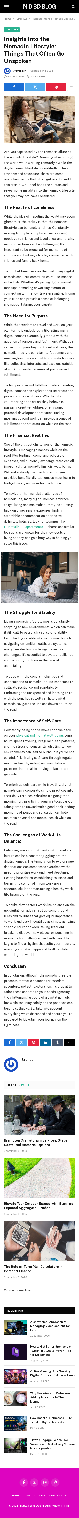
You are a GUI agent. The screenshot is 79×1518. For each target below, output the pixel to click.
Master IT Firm (61, 1505)
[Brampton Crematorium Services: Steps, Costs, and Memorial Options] (39, 1115)
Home (16, 1495)
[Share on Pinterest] (56, 87)
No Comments (16, 76)
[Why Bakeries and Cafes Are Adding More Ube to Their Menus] (15, 1398)
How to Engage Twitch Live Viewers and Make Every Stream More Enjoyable (52, 1444)
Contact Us (58, 1495)
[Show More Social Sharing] (71, 87)
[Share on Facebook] (14, 87)
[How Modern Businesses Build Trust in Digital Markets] (15, 1423)
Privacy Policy (34, 1495)
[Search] (73, 6)
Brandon (21, 70)
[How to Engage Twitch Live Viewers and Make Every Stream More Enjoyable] (15, 1445)
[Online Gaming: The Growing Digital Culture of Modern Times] (15, 1376)
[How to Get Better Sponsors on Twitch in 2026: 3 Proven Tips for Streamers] (15, 1352)
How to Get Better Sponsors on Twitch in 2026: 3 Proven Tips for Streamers (51, 1350)
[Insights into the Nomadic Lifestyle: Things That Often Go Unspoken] (39, 119)
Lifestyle (12, 29)
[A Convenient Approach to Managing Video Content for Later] (15, 1327)
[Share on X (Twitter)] (35, 87)
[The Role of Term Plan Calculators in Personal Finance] (39, 1241)
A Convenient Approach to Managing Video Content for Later (50, 1326)
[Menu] (6, 6)
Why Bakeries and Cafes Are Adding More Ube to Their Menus (50, 1397)
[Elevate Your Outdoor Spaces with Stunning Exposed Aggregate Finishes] (39, 1178)
